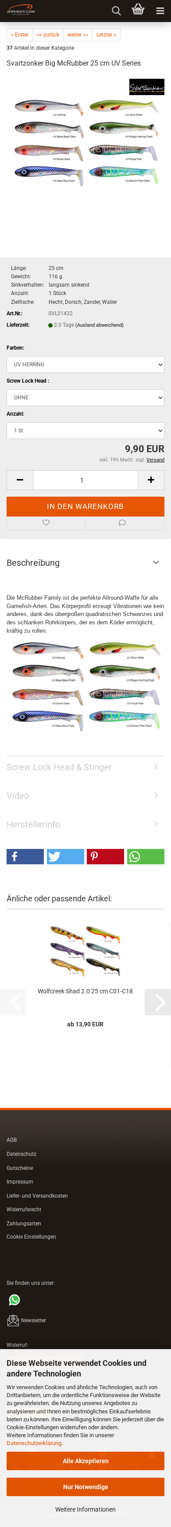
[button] (20, 480)
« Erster (19, 35)
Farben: (15, 348)
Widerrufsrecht (24, 1209)
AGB (12, 1140)
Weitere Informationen (85, 1509)
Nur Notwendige (85, 1486)
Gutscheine (20, 1168)
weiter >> (78, 35)
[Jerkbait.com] (17, 11)
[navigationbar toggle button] (160, 11)
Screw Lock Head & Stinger (59, 767)
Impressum (20, 1182)
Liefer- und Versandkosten (37, 1196)
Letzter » (106, 35)
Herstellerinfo (33, 824)
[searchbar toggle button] (116, 11)
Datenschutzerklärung (34, 1443)
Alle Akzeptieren (86, 1460)
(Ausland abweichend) (99, 325)
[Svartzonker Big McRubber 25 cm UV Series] (85, 142)
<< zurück (48, 35)
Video (18, 795)
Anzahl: (15, 414)
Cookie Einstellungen (31, 1237)
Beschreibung (33, 562)
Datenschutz (21, 1154)
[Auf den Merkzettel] (46, 523)
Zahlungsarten (24, 1224)
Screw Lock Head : (28, 381)
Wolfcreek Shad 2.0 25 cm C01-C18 (85, 991)
